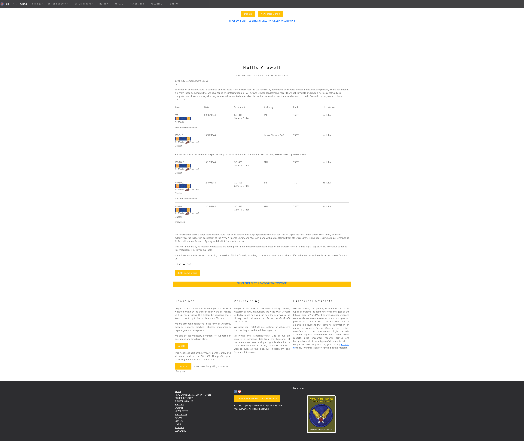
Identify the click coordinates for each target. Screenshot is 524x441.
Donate (248, 13)
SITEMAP (179, 427)
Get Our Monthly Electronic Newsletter (257, 398)
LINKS (178, 424)
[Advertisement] (262, 45)
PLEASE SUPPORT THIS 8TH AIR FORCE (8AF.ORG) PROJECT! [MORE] (262, 20)
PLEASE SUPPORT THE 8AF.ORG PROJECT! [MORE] (262, 283)
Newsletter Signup (270, 13)
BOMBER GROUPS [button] (57, 4)
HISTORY (103, 4)
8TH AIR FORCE (16, 3)
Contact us (183, 366)
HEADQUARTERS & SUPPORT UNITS (193, 394)
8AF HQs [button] (37, 4)
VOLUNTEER (157, 4)
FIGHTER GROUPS (184, 401)
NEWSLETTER (137, 4)
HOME (178, 391)
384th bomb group (187, 272)
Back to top (299, 388)
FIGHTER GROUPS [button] (82, 4)
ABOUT (178, 417)
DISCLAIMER (181, 430)
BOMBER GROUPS (184, 398)
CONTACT (175, 4)
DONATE (118, 4)
